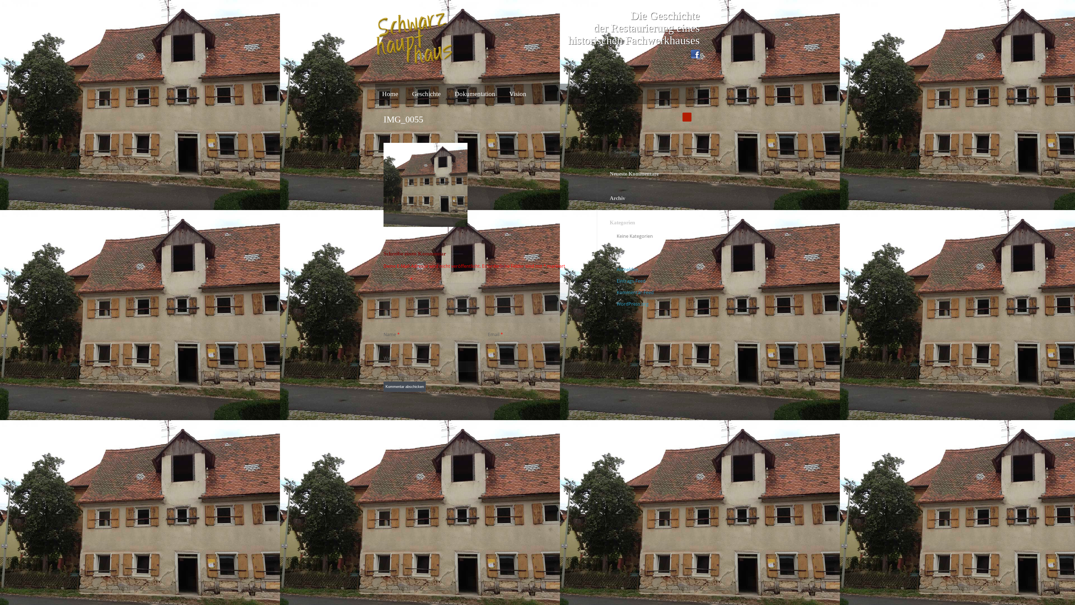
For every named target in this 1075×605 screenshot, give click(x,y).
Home (390, 93)
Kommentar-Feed (635, 292)
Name (390, 334)
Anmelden (627, 269)
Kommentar (398, 279)
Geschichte (426, 93)
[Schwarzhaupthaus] (414, 39)
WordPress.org (633, 304)
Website (392, 358)
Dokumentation (475, 93)
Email (493, 334)
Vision (517, 93)
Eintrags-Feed (631, 281)
